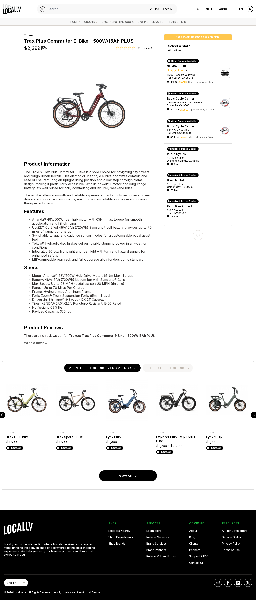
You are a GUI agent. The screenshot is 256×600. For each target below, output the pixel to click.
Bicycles (157, 21)
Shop (196, 9)
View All (125, 476)
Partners (194, 550)
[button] (199, 73)
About (224, 9)
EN (241, 9)
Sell (209, 9)
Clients (193, 543)
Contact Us (196, 562)
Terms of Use (231, 550)
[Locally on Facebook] (228, 583)
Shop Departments (120, 537)
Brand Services (156, 543)
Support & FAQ (199, 556)
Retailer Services (157, 537)
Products (88, 21)
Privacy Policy (231, 543)
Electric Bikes (176, 21)
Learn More (154, 530)
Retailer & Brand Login (161, 556)
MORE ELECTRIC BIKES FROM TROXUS (102, 368)
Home (74, 21)
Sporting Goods (123, 21)
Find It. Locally (162, 9)
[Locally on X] (248, 583)
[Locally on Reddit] (218, 583)
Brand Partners (156, 550)
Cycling (143, 21)
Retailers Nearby (119, 530)
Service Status (231, 537)
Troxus (103, 21)
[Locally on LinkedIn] (238, 583)
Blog (192, 537)
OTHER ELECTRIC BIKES (168, 368)
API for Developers (234, 530)
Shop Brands (116, 543)
